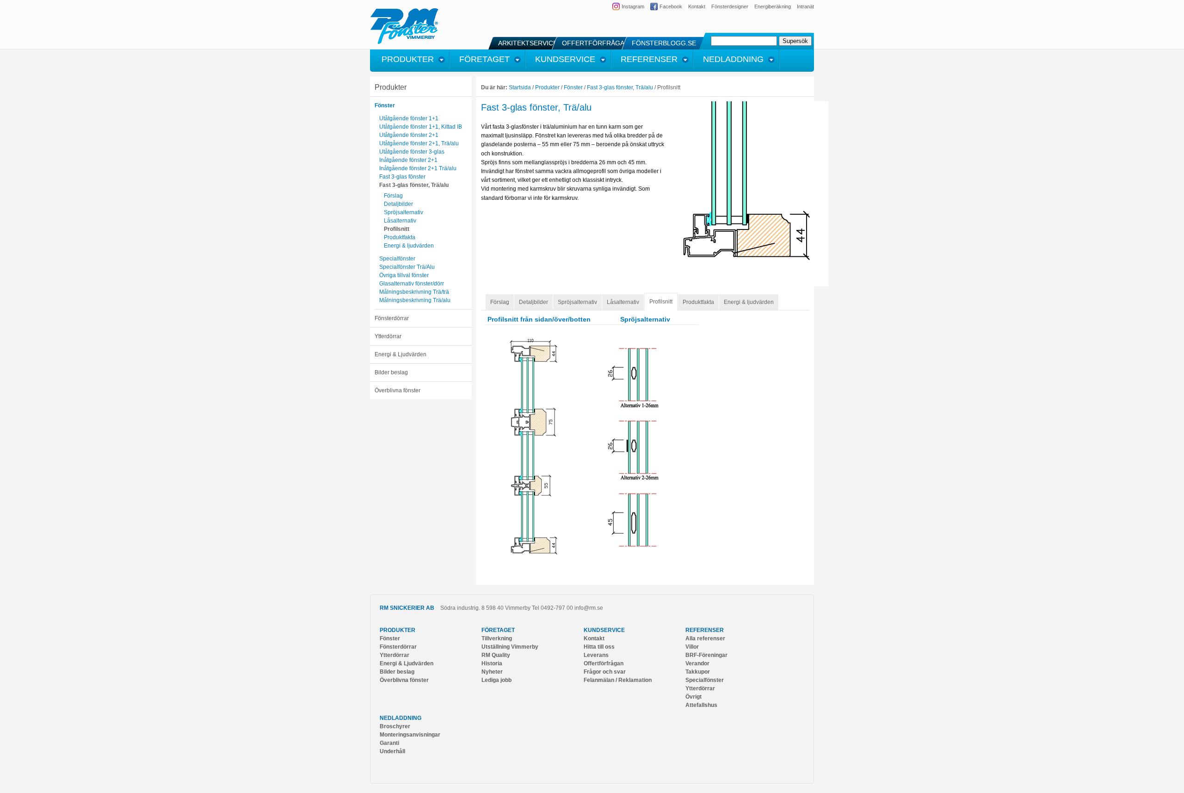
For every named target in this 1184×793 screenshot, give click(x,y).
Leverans (596, 655)
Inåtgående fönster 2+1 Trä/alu (417, 168)
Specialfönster (397, 258)
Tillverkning (496, 638)
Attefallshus (701, 705)
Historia (491, 663)
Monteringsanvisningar (410, 734)
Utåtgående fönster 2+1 (408, 135)
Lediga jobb (496, 680)
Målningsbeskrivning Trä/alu (414, 300)
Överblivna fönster (397, 390)
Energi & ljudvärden (409, 245)
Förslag (393, 195)
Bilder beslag (391, 372)
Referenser (704, 630)
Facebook (671, 6)
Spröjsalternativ (403, 212)
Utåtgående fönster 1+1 (408, 118)
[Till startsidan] (404, 42)
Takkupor (697, 672)
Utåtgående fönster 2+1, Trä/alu (419, 143)
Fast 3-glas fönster (402, 176)
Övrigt (693, 697)
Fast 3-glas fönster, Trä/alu (414, 185)
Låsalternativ (400, 220)
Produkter (391, 87)
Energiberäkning (772, 6)
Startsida (520, 87)
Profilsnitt (396, 229)
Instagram (633, 6)
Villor (692, 647)
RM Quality (495, 655)
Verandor (697, 663)
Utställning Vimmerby (509, 647)
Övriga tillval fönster (404, 275)
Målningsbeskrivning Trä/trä (414, 292)
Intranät (805, 6)
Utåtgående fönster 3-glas (411, 152)
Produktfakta (399, 237)
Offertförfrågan (603, 663)
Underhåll (392, 751)
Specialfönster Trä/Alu (407, 267)
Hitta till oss (599, 647)
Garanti (389, 743)
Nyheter (492, 672)
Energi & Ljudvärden (400, 354)
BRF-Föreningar (706, 655)
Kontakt (696, 6)
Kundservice (604, 630)
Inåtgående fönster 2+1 (408, 160)
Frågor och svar (605, 672)
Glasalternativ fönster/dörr (411, 283)
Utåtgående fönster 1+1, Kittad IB (420, 127)
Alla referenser (705, 638)
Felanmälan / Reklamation (618, 680)
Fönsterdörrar (392, 318)
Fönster (385, 105)
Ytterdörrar (388, 336)
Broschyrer (395, 726)
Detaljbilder (398, 204)
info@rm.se (588, 608)
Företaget (498, 630)
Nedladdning (400, 718)
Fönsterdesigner (729, 6)
